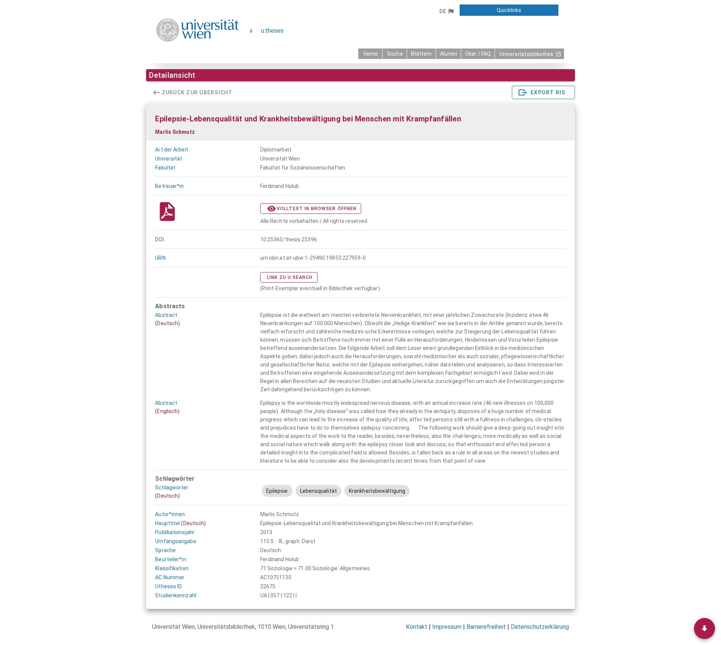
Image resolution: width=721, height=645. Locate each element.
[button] (446, 11)
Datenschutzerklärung (540, 626)
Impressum (447, 626)
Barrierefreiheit (486, 626)
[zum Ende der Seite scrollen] (704, 628)
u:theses (272, 30)
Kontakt (416, 626)
